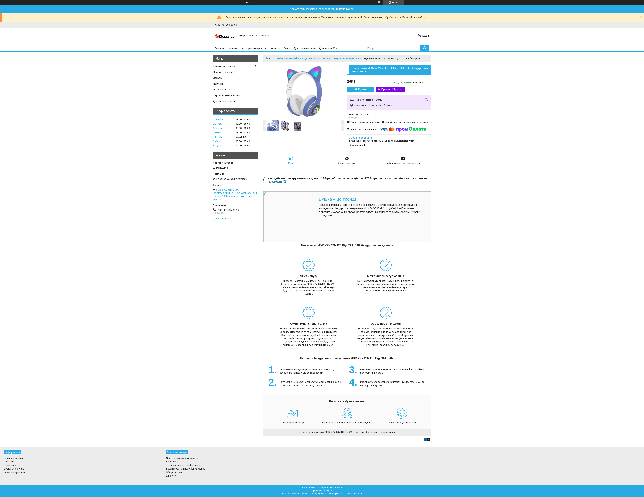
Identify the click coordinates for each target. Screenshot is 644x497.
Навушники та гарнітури (346, 58)
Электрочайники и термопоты (182, 458)
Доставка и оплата (305, 48)
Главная (219, 48)
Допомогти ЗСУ (328, 48)
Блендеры (172, 461)
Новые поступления (14, 472)
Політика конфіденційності (349, 494)
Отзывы (217, 77)
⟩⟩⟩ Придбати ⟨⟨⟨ (274, 181)
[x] (428, 440)
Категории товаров (252, 48)
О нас (287, 48)
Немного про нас (223, 72)
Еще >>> (171, 475)
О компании (10, 465)
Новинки (232, 48)
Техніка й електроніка (287, 58)
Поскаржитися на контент (323, 494)
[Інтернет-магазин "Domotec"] (225, 35)
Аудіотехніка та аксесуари (316, 58)
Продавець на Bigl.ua (322, 491)
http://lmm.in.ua (224, 218)
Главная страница (14, 458)
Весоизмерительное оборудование (185, 468)
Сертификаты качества (226, 95)
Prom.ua (338, 488)
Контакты (275, 48)
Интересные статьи (224, 89)
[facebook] (425, 440)
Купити (362, 89)
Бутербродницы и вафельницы (183, 465)
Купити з (386, 89)
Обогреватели (174, 472)
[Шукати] (424, 48)
